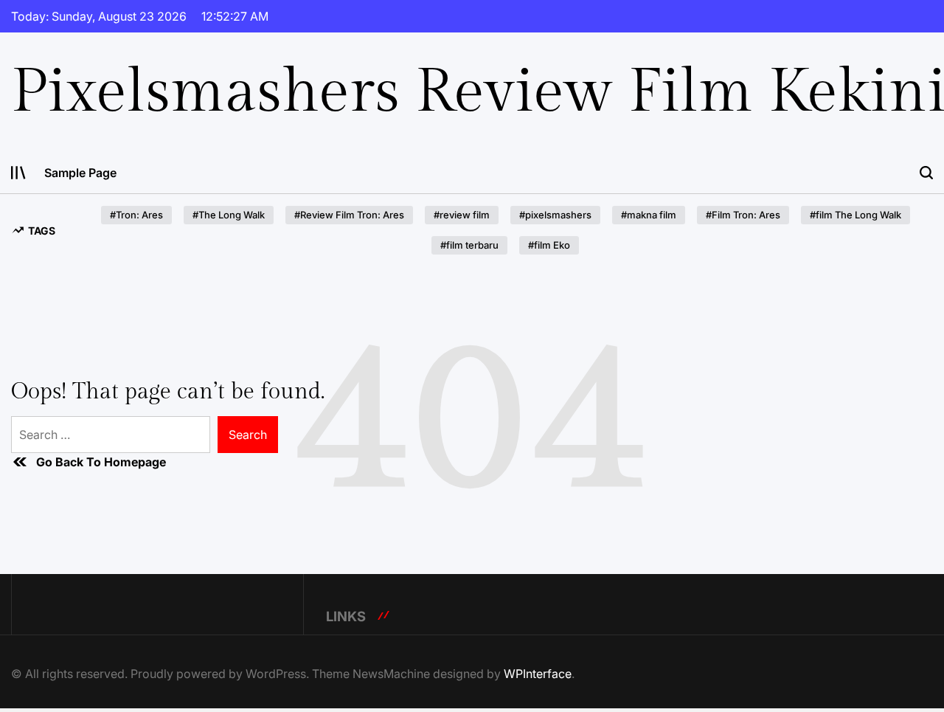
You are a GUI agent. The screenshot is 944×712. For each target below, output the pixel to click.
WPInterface (538, 673)
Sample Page (80, 172)
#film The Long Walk (855, 215)
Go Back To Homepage (101, 461)
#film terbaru (469, 245)
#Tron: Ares (136, 215)
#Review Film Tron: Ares (349, 215)
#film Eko (549, 245)
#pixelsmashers (555, 215)
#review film (462, 215)
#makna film (648, 215)
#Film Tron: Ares (743, 215)
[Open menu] (18, 172)
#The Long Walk (228, 215)
